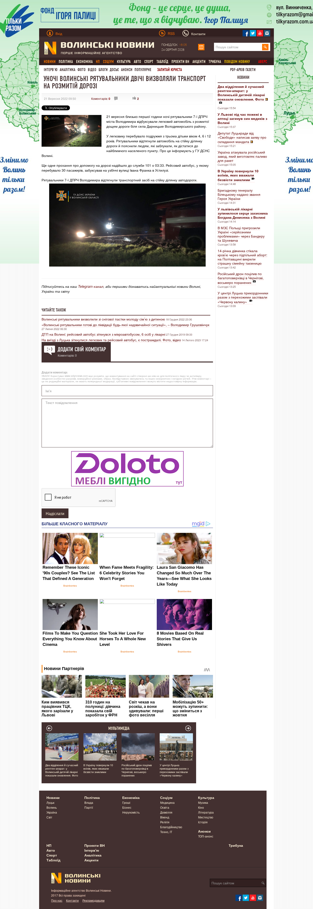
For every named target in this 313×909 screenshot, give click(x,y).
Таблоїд (162, 61)
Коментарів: (100, 98)
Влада (88, 802)
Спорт (148, 61)
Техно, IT (166, 832)
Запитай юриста (169, 69)
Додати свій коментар (82, 349)
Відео (92, 69)
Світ (49, 817)
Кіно (201, 807)
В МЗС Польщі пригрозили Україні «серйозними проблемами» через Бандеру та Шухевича (241, 234)
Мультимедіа (119, 728)
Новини (243, 77)
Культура (124, 61)
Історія (203, 822)
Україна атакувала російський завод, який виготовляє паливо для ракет (242, 156)
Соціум (166, 797)
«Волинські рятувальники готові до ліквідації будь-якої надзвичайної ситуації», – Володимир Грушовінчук (125, 324)
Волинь (51, 807)
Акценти (198, 61)
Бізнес (126, 807)
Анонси (126, 69)
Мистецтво (205, 817)
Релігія (164, 822)
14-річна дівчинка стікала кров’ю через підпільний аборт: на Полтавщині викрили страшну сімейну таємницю (242, 257)
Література (206, 812)
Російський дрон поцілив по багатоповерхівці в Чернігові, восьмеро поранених (241, 278)
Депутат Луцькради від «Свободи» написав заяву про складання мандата (242, 137)
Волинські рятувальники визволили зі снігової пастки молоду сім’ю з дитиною (103, 319)
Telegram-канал (90, 286)
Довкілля (166, 812)
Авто (137, 61)
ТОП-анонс (205, 836)
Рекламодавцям (93, 900)
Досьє (114, 69)
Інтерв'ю (50, 69)
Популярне (142, 69)
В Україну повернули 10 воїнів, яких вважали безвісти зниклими (98, 768)
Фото (82, 69)
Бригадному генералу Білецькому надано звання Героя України (239, 194)
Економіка (84, 61)
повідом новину (237, 61)
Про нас (56, 900)
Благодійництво (171, 827)
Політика (66, 61)
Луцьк (50, 802)
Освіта (164, 807)
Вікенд (164, 817)
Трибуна (215, 61)
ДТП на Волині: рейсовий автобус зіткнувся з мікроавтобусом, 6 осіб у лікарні (103, 334)
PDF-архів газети (243, 69)
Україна (51, 812)
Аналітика (67, 69)
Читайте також (54, 310)
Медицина (167, 802)
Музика (203, 802)
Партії (88, 807)
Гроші (126, 802)
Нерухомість (131, 812)
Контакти (72, 900)
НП (48, 845)
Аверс (262, 61)
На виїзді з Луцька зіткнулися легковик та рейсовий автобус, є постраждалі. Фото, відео (111, 339)
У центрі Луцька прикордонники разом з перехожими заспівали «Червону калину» (243, 297)
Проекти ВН (180, 61)
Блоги (103, 69)
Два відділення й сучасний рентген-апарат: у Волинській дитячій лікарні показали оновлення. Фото (61, 770)
